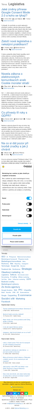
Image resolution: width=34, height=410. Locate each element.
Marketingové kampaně (9, 259)
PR (23, 272)
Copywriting (12, 295)
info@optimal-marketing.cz (15, 403)
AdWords (13, 275)
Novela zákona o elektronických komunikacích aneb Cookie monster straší (15, 78)
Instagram (25, 264)
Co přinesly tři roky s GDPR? (14, 113)
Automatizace (24, 292)
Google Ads (15, 266)
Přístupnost (12, 257)
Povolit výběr (17, 235)
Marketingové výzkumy (10, 284)
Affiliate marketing (23, 277)
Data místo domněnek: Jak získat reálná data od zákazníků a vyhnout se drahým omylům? (16, 375)
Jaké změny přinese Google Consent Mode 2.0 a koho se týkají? (15, 12)
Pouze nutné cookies (17, 241)
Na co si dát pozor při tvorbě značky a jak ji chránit (14, 146)
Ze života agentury (10, 286)
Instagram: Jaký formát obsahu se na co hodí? (17, 332)
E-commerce (24, 295)
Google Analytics (6, 290)
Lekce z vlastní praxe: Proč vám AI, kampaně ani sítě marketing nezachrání (16, 343)
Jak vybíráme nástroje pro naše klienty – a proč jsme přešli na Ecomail (15, 351)
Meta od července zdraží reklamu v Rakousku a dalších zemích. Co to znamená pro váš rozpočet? (16, 359)
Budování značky (7, 281)
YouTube (4, 279)
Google (3, 295)
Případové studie (23, 259)
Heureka (8, 292)
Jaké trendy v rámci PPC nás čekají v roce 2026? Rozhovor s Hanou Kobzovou (15, 367)
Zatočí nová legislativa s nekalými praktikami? (16, 42)
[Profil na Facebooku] (7, 393)
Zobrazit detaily (23, 223)
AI (7, 257)
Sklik (15, 290)
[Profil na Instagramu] (11, 393)
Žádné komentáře (8, 21)
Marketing (20, 298)
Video (9, 279)
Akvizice (22, 266)
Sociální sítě (8, 298)
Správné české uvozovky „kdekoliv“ (13, 314)
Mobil (3, 292)
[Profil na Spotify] (26, 393)
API (18, 292)
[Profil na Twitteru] (15, 393)
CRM (13, 292)
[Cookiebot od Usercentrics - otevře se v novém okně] (24, 166)
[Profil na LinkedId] (18, 393)
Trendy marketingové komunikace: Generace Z (17, 309)
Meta (24, 261)
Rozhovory (5, 263)
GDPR (28, 279)
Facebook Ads (6, 269)
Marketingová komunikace (11, 261)
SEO (3, 256)
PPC (20, 289)
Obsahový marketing (10, 272)
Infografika (27, 290)
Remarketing (5, 277)
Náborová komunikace (24, 257)
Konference (16, 269)
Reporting (17, 264)
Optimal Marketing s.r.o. (22, 408)
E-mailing (13, 277)
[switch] (29, 204)
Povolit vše (17, 229)
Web (11, 263)
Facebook (5, 301)
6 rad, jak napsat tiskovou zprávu (13, 327)
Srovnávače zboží (23, 275)
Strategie (27, 269)
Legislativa (5, 275)
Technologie (5, 266)
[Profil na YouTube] (22, 393)
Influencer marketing (19, 279)
